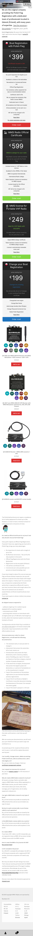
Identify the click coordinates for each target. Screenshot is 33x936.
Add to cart (16, 364)
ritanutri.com (6, 881)
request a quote (13, 771)
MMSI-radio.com (7, 4)
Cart (14, 931)
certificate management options (11, 765)
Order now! (16, 125)
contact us (5, 598)
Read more (16, 460)
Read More (16, 117)
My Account (5, 933)
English (20, 1)
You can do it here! (7, 845)
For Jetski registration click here (16, 120)
